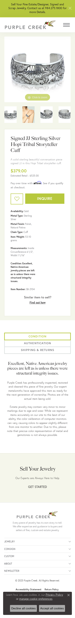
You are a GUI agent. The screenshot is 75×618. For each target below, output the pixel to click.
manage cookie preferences (35, 598)
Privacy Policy (54, 594)
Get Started (37, 487)
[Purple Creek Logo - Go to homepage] (30, 24)
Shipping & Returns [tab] (37, 350)
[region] (37, 69)
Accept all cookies (52, 608)
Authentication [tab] (37, 343)
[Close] (69, 8)
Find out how (38, 302)
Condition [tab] (38, 336)
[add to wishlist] (17, 198)
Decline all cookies (23, 608)
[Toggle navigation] (66, 25)
